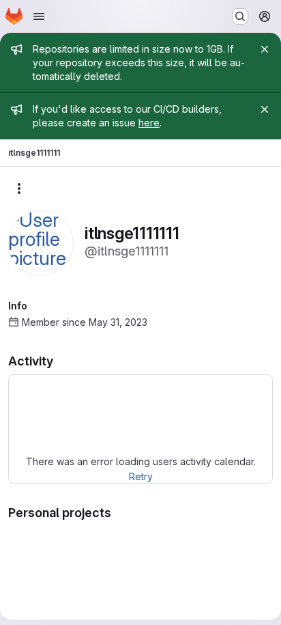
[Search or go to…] (240, 16)
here (149, 122)
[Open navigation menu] (39, 16)
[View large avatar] (41, 242)
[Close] (264, 49)
